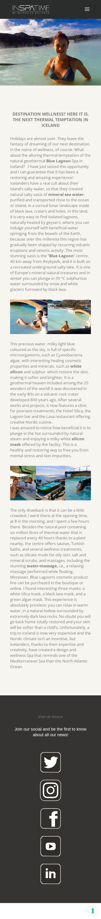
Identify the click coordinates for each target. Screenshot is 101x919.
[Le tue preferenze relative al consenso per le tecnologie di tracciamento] (92, 910)
